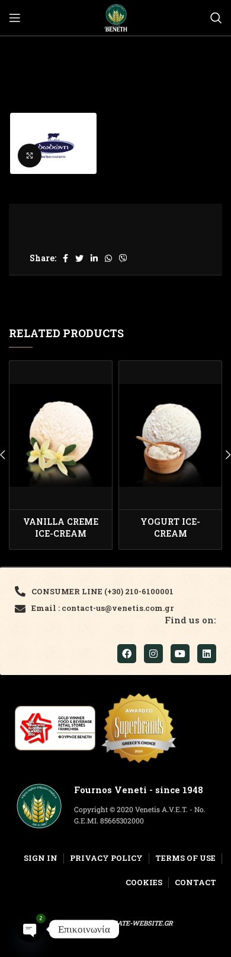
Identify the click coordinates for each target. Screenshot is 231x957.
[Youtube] (180, 653)
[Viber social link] (123, 258)
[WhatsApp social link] (108, 258)
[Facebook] (126, 653)
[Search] (216, 18)
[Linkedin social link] (94, 258)
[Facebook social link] (65, 258)
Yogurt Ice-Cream (170, 527)
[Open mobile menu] (15, 18)
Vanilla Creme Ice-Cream (60, 527)
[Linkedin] (206, 653)
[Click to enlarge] (29, 155)
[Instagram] (153, 653)
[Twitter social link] (79, 258)
